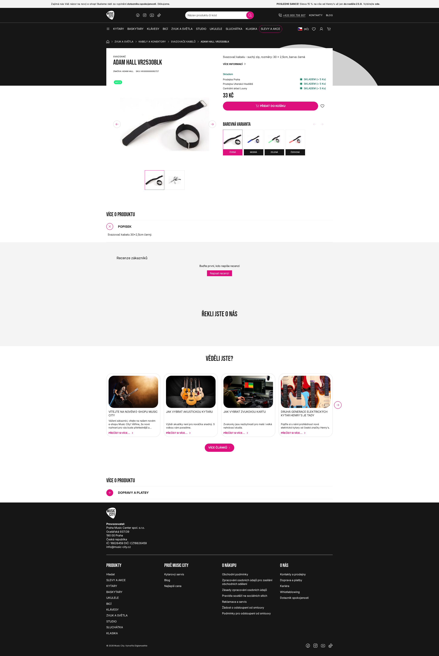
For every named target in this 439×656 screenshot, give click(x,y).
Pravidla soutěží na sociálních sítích (244, 595)
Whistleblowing (290, 592)
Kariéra (284, 586)
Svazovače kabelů (183, 41)
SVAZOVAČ (119, 56)
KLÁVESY (112, 609)
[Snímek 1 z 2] (154, 180)
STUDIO (111, 621)
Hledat (110, 574)
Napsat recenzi (219, 273)
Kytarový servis (174, 574)
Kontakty (316, 15)
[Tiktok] (159, 15)
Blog (329, 15)
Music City (119, 645)
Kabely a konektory (152, 41)
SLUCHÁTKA (114, 627)
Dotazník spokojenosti (294, 597)
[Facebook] (138, 15)
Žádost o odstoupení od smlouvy (243, 607)
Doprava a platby (291, 580)
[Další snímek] (212, 124)
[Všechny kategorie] (108, 29)
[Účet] (321, 29)
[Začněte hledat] (250, 15)
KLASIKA (112, 633)
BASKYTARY (114, 592)
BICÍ (108, 603)
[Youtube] (152, 15)
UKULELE (112, 597)
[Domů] (107, 41)
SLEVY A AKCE (116, 580)
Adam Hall (123, 71)
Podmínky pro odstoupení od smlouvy (246, 613)
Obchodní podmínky (235, 574)
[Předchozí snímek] (117, 124)
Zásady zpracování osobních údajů (244, 590)
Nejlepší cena (172, 586)
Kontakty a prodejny (293, 574)
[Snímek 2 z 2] (174, 180)
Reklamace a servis (234, 601)
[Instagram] (144, 15)
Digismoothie (141, 645)
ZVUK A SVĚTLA (124, 41)
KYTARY (111, 586)
